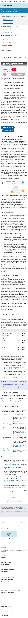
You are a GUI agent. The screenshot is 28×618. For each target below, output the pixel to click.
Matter (2, 521)
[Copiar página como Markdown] (16, 36)
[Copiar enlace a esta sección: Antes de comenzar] (16, 457)
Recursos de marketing (6, 581)
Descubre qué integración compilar (9, 538)
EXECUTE (15, 441)
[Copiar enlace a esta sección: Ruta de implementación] (19, 407)
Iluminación (3, 557)
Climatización (4, 560)
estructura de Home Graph (17, 207)
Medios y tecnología (5, 564)
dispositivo (10, 358)
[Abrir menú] (2, 1)
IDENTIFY (23, 440)
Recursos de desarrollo (6, 584)
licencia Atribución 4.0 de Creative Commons (13, 507)
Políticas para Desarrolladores (7, 592)
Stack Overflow (4, 604)
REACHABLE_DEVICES (17, 446)
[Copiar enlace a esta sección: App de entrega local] (15, 213)
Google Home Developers (6, 26)
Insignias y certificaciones (7, 579)
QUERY (19, 441)
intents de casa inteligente (20, 59)
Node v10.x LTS (21, 374)
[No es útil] (12, 29)
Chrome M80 (12, 365)
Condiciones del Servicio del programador (10, 590)
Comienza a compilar (8, 127)
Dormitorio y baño (5, 571)
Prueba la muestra (8, 130)
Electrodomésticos (5, 566)
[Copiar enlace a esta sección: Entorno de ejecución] (15, 354)
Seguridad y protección (6, 562)
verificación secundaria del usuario (10, 124)
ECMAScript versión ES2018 (10, 377)
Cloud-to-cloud (6, 6)
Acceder (24, 1)
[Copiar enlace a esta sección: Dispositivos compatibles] (20, 315)
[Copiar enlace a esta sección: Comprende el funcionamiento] (24, 136)
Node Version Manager (9, 480)
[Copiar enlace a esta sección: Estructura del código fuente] (19, 393)
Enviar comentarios (7, 32)
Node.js (17, 477)
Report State (16, 267)
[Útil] (10, 29)
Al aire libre (3, 573)
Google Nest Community (6, 606)
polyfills (15, 387)
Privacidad (9, 611)
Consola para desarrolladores (7, 598)
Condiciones (3, 611)
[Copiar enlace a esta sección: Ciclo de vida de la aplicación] (19, 275)
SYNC (18, 426)
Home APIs (3, 547)
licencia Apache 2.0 (19, 508)
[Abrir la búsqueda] (21, 1)
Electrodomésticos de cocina (7, 569)
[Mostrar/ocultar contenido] (9, 39)
